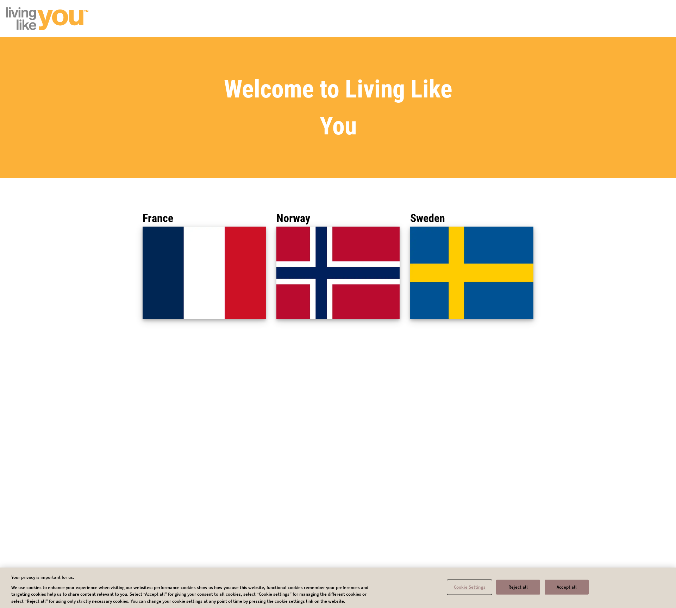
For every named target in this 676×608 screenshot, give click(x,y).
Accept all (567, 587)
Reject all (518, 587)
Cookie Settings (470, 587)
